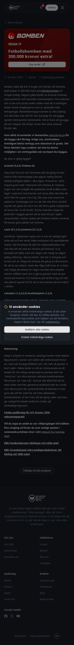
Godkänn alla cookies (37, 329)
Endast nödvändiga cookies (37, 337)
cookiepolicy (52, 321)
